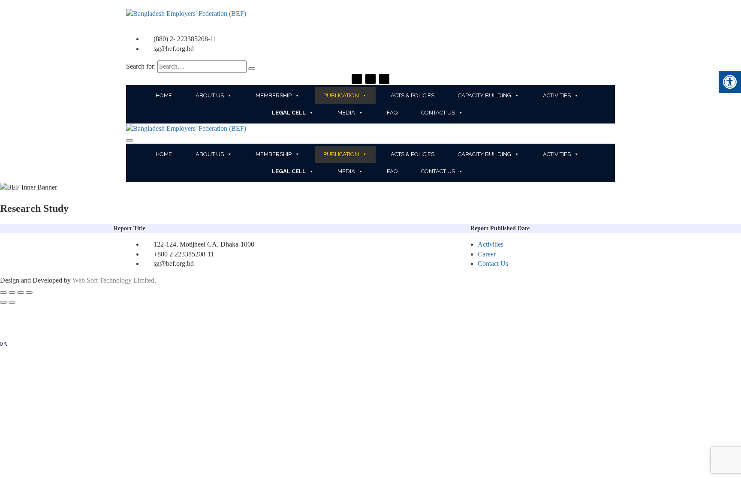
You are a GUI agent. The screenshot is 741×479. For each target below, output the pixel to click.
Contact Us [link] (438, 112)
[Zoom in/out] (29, 292)
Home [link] (164, 95)
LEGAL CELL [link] (289, 112)
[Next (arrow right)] (12, 302)
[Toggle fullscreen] (20, 292)
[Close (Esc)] (3, 292)
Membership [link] (274, 95)
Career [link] (487, 254)
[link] (730, 82)
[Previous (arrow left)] (3, 302)
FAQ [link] (392, 112)
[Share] (12, 292)
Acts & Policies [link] (412, 95)
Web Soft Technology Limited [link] (113, 280)
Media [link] (346, 112)
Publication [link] (341, 95)
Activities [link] (557, 95)
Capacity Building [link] (484, 95)
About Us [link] (210, 95)
